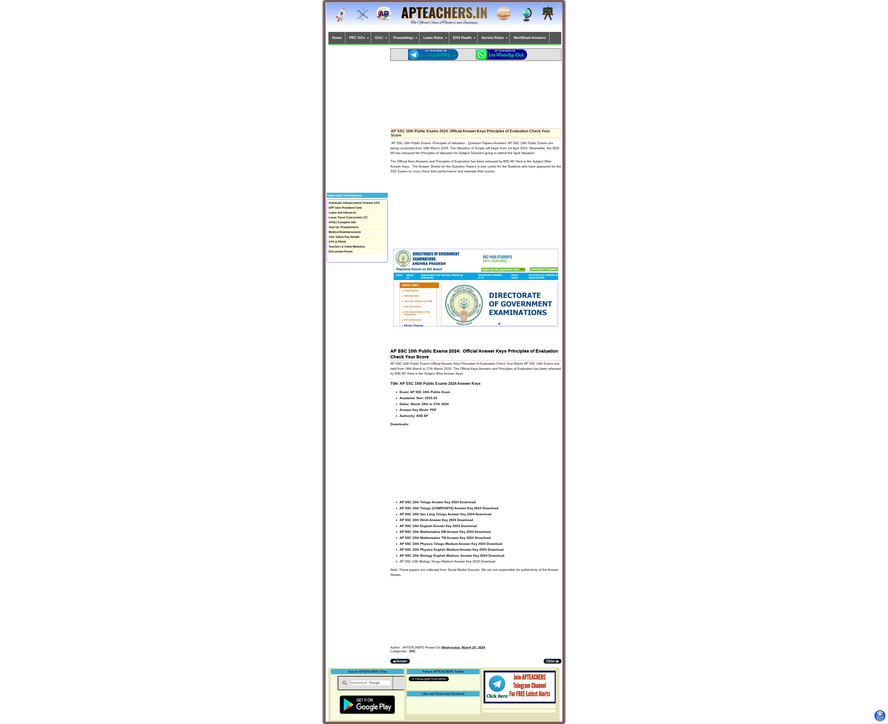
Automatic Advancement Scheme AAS (354, 203)
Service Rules (492, 38)
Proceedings (403, 38)
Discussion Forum (341, 251)
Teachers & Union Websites (347, 246)
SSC (412, 651)
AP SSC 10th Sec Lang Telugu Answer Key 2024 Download (445, 514)
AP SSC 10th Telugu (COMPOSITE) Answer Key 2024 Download (449, 508)
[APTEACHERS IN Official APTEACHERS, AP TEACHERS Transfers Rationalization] (444, 16)
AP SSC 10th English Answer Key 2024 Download (438, 526)
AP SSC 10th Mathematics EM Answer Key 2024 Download (445, 532)
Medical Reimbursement (345, 232)
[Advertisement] (475, 93)
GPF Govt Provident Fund (345, 207)
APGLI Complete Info (342, 222)
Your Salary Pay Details (344, 237)
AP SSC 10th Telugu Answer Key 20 (427, 502)
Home (337, 38)
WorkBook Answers (530, 38)
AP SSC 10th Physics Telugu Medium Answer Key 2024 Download (451, 544)
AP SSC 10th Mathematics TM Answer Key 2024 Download (445, 538)
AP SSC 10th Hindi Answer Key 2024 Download (436, 520)
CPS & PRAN (337, 241)
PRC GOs (357, 38)
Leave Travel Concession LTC (348, 217)
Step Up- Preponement (343, 227)
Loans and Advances (342, 212)
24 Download (465, 502)
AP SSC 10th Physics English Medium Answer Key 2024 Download (452, 549)
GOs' (379, 38)
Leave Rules (433, 38)
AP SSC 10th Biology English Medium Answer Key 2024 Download (452, 555)
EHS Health (462, 38)
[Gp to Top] (880, 716)
